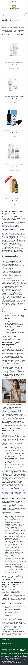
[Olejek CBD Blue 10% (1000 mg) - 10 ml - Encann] (14, 151)
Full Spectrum (15, 532)
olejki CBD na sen (11, 495)
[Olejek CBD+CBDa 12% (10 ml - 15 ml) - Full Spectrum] (14, 185)
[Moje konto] (17, 15)
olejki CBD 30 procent (16, 493)
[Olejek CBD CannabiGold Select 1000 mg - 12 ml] (14, 49)
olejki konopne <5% (12, 246)
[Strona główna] (14, 6)
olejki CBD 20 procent (16, 492)
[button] (3, 15)
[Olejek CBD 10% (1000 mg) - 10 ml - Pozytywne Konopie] (14, 117)
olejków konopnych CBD (8, 229)
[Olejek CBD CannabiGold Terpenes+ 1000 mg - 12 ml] (14, 83)
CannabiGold (13, 566)
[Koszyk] (24, 15)
